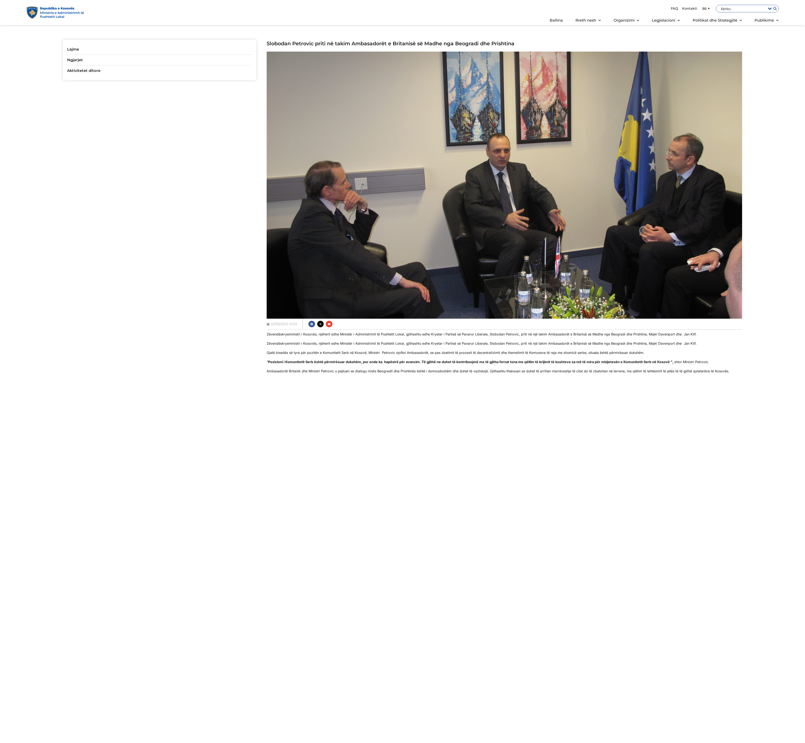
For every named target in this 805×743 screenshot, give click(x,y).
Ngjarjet (75, 60)
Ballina (556, 20)
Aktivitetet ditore (83, 70)
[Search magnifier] (775, 8)
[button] (705, 8)
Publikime (764, 20)
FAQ (674, 8)
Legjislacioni (663, 20)
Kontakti (689, 8)
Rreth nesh (585, 20)
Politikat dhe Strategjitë (715, 20)
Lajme (73, 49)
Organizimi (624, 20)
